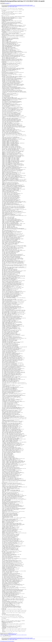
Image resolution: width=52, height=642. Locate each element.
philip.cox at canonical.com (12, 633)
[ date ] (8, 6)
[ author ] (16, 6)
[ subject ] (13, 6)
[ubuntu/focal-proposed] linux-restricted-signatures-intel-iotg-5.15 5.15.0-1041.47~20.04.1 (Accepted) (22, 638)
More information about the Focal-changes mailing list (7, 641)
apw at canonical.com (12, 634)
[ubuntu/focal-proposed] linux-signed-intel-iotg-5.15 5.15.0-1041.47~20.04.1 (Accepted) (21, 5)
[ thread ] (11, 6)
